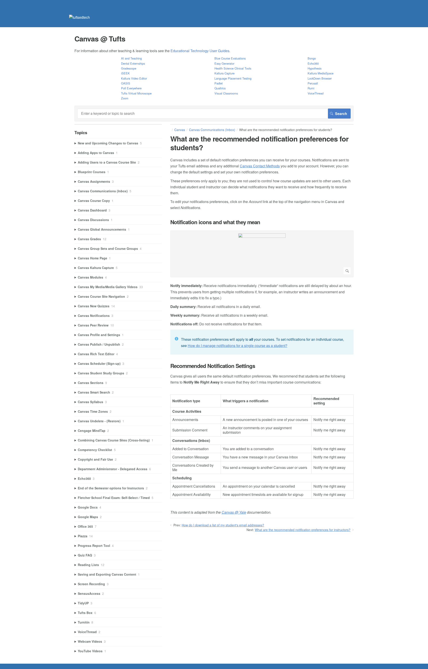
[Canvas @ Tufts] (79, 17)
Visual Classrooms (226, 93)
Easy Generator (224, 63)
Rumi (311, 88)
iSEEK (125, 73)
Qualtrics (220, 88)
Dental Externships (133, 63)
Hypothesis (314, 68)
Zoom (124, 98)
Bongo (312, 58)
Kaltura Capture (224, 73)
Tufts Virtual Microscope (136, 93)
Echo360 (313, 63)
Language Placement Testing (232, 78)
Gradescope (128, 68)
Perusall (313, 83)
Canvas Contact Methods (260, 165)
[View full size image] (262, 253)
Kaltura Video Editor (134, 78)
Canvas (179, 129)
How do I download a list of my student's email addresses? (223, 525)
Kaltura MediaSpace (320, 73)
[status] (262, 342)
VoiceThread (315, 93)
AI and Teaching (131, 58)
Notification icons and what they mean (215, 222)
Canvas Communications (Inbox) (212, 129)
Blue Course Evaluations (230, 58)
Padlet (218, 83)
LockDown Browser (320, 78)
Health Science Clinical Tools (232, 68)
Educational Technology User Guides (200, 50)
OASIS (125, 83)
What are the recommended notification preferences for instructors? (302, 529)
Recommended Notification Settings (212, 366)
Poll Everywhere (131, 88)
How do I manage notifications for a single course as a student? (237, 345)
